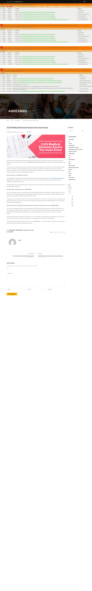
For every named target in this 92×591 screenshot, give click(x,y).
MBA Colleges (72, 165)
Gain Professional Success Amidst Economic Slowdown (50, 256)
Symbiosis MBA (72, 179)
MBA (45, 6)
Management (72, 159)
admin (19, 240)
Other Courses (73, 6)
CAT (69, 141)
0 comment (29, 132)
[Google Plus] (58, 232)
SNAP (70, 175)
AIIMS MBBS (9, 132)
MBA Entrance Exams (74, 167)
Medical (19, 132)
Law (70, 155)
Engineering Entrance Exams (75, 149)
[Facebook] (55, 232)
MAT (69, 161)
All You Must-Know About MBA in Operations (23, 256)
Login (84, 1)
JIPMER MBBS (14, 132)
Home (39, 6)
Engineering (52, 6)
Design (70, 143)
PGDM (70, 173)
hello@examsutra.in (19, 1)
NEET (22, 132)
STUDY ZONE (82, 7)
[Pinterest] (64, 232)
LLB (69, 157)
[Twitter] (61, 232)
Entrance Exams (62, 6)
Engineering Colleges (74, 147)
